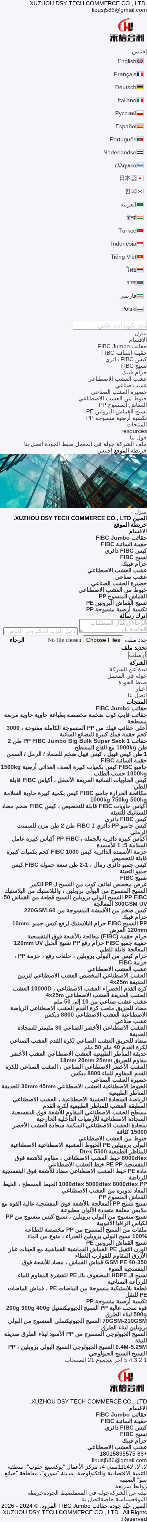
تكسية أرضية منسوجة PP (116, 418)
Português (123, 139)
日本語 (127, 178)
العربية (128, 204)
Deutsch (125, 87)
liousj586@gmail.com (119, 10)
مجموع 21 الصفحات (88, 1360)
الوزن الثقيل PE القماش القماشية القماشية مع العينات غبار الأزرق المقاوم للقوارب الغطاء (78, 1252)
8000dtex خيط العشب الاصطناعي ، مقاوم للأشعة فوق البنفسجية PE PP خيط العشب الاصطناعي (81, 1161)
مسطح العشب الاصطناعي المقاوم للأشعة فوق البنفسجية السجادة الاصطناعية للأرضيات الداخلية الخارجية (79, 1115)
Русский (125, 113)
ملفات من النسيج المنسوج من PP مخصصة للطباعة (86, 1229)
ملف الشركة (131, 444)
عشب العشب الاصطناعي (117, 379)
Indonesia (123, 243)
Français (125, 74)
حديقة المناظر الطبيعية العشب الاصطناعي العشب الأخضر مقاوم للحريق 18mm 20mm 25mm (79, 1056)
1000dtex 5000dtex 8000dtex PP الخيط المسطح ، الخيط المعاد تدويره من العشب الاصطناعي (75, 1187)
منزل (141, 333)
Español (126, 126)
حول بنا (138, 437)
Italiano (127, 100)
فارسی (127, 295)
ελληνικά (125, 165)
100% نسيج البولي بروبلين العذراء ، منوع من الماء (87, 1236)
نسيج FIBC (133, 365)
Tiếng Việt (123, 256)
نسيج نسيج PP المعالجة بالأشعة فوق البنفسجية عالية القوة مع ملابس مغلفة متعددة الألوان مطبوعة (74, 1206)
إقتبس (139, 51)
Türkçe (127, 230)
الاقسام (138, 339)
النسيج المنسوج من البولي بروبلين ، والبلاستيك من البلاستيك (75, 890)
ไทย (131, 269)
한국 (130, 191)
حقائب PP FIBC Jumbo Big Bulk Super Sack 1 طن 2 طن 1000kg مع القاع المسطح (77, 744)
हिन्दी (131, 217)
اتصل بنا (33, 444)
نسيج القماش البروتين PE (116, 411)
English (127, 61)
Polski (128, 308)
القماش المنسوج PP (123, 405)
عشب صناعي (131, 385)
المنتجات (137, 424)
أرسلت (137, 655)
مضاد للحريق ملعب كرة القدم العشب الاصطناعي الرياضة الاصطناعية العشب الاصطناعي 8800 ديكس (78, 1011)
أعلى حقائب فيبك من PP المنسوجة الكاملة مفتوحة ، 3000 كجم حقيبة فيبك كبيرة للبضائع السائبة (77, 731)
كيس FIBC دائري (126, 359)
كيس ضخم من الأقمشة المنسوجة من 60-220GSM (85, 910)
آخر (118, 1360)
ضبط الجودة (59, 444)
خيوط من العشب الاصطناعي (112, 398)
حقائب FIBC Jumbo (122, 346)
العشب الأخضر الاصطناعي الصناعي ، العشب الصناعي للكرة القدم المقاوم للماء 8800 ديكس (76, 1069)
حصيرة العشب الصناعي (119, 392)
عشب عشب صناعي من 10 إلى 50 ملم (100, 1001)
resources (134, 431)
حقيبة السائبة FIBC (124, 352)
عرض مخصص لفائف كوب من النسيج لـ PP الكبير (88, 884)
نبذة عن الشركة (128, 1492)
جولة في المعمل (95, 444)
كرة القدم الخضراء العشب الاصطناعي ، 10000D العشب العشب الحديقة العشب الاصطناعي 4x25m (80, 991)
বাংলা (131, 282)
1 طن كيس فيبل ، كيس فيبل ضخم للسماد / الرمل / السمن (77, 754)
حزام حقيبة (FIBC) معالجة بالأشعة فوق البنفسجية (87, 936)
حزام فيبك (134, 372)
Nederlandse (119, 152)
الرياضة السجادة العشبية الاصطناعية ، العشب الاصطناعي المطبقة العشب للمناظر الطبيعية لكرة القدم (80, 1102)
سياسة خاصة (116, 1499)
